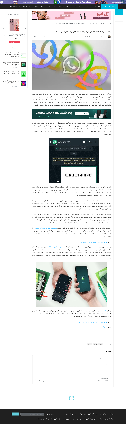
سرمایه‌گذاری (26, 6)
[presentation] (25, 28)
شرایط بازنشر (104, 414)
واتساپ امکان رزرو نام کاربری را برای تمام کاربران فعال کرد (11, 72)
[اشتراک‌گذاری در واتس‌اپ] (36, 335)
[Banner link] (63, 2)
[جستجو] (119, 18)
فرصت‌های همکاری (93, 414)
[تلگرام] (12, 419)
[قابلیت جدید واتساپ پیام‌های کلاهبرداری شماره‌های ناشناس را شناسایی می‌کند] (23, 55)
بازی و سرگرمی (96, 6)
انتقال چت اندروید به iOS (56, 247)
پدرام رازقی (103, 36)
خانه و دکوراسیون (63, 6)
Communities (103, 311)
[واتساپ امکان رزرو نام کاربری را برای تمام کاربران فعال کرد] (23, 74)
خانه (110, 23)
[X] (18, 419)
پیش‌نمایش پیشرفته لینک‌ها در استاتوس (45, 228)
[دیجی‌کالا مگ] (119, 12)
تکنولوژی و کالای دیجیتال (109, 6)
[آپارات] (21, 419)
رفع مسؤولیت (82, 414)
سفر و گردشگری (50, 6)
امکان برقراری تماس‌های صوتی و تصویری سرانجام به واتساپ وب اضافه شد (11, 63)
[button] (54, 335)
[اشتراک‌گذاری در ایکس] (39, 335)
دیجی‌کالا (112, 414)
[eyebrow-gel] (71, 15)
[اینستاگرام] (15, 419)
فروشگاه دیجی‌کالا (15, 6)
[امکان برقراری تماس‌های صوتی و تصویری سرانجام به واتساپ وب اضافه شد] (23, 64)
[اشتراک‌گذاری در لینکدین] (45, 335)
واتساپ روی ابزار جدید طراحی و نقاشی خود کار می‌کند (91, 322)
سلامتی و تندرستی (38, 6)
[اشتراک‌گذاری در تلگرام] (33, 335)
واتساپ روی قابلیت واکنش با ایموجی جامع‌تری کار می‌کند (91, 242)
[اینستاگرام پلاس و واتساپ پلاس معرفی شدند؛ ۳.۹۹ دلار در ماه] (23, 83)
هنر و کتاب (86, 6)
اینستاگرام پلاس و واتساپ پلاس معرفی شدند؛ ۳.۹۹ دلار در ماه (11, 81)
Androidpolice (104, 327)
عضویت (15, 414)
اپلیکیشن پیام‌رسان (98, 344)
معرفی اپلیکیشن (90, 23)
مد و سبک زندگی (75, 6)
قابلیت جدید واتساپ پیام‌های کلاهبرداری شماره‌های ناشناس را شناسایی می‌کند (11, 54)
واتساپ (89, 344)
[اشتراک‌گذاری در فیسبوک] (42, 335)
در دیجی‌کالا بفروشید (71, 414)
